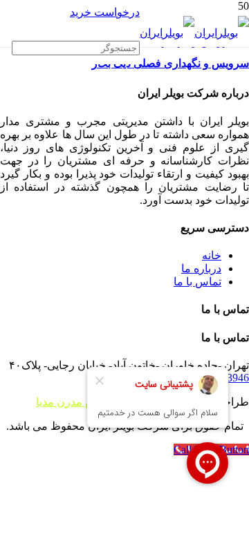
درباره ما (201, 268)
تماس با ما (197, 281)
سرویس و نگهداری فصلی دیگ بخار (170, 63)
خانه (211, 255)
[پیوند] (194, 33)
